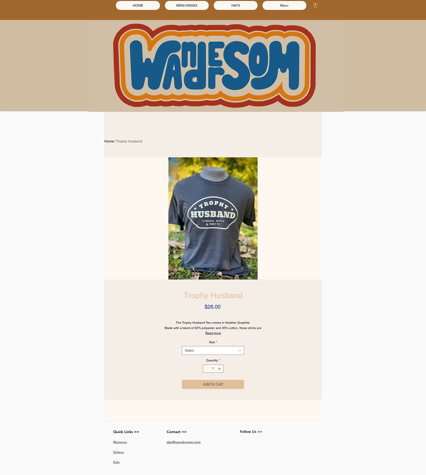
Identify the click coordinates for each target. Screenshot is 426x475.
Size (213, 342)
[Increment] (220, 369)
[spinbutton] (213, 369)
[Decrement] (206, 369)
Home (109, 141)
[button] (315, 5)
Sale (116, 462)
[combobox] (213, 350)
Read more (213, 333)
